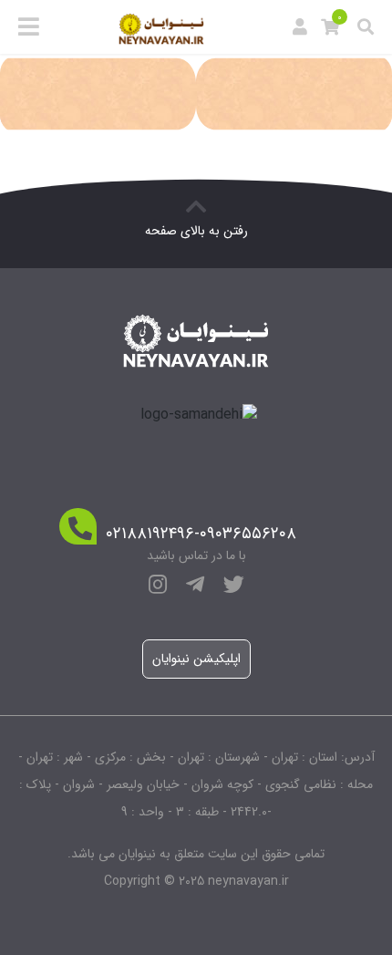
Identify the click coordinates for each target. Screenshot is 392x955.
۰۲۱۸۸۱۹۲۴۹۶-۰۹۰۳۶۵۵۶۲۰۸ (201, 534)
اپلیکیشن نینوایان (196, 659)
